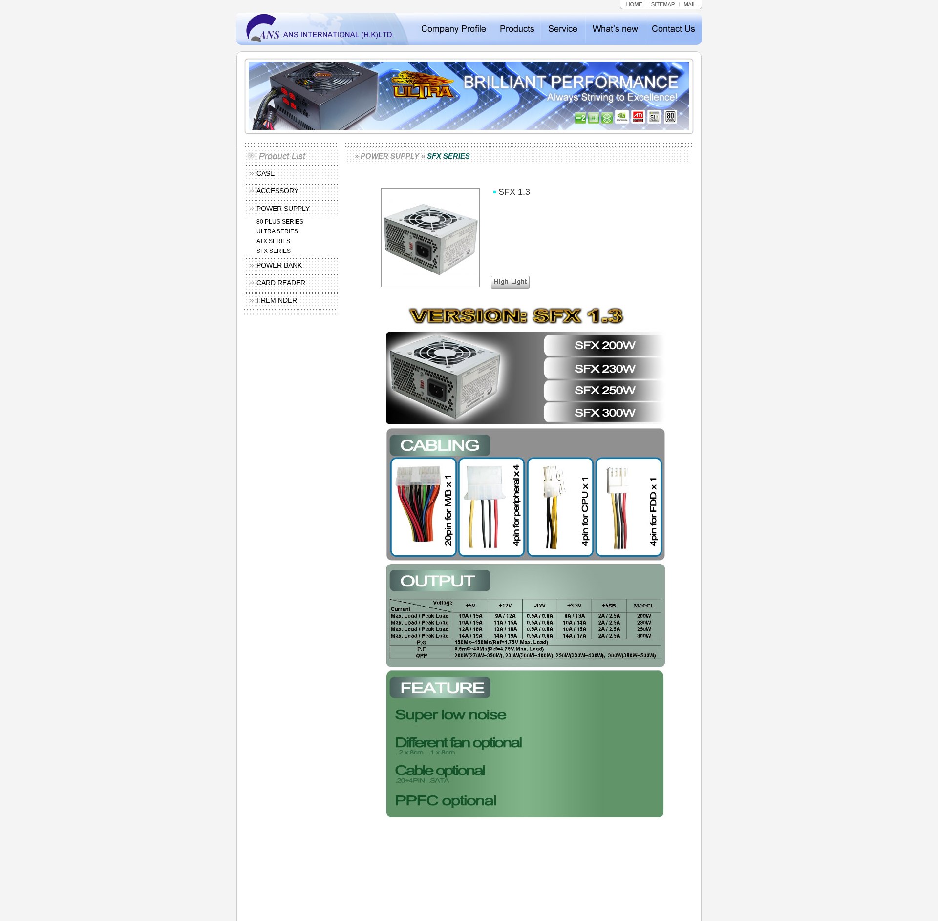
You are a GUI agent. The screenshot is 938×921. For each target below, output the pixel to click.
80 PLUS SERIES (279, 221)
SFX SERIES (273, 251)
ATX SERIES (273, 241)
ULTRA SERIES (277, 231)
